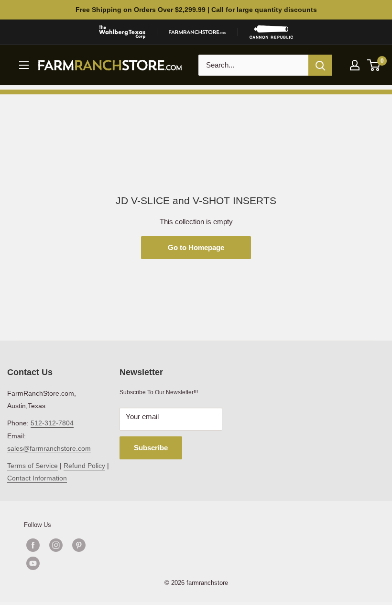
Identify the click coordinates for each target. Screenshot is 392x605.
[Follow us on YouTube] (67, 563)
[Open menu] (24, 65)
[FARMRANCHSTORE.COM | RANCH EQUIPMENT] (197, 32)
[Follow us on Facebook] (33, 545)
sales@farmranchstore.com (49, 448)
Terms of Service (32, 465)
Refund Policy (84, 465)
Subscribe (151, 448)
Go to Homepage (196, 247)
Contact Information (37, 478)
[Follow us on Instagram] (56, 545)
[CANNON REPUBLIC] (271, 32)
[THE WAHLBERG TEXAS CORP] (122, 32)
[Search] (320, 65)
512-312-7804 (52, 423)
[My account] (354, 65)
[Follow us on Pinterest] (79, 545)
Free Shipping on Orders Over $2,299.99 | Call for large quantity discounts (196, 9)
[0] (374, 65)
